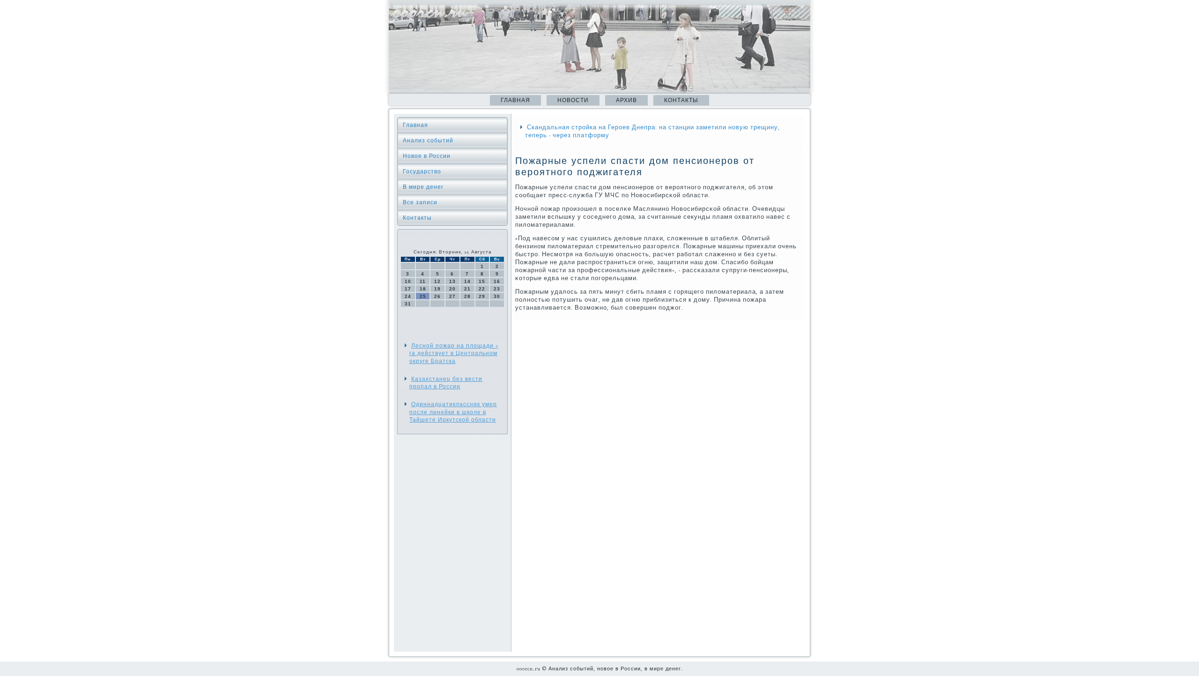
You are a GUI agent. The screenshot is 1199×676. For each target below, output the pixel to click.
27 (452, 296)
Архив (626, 100)
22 (482, 288)
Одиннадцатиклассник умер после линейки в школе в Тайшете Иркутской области (453, 412)
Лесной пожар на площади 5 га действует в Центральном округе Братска (453, 353)
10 (408, 281)
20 (452, 288)
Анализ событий (428, 140)
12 (437, 281)
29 (482, 296)
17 (408, 288)
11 (423, 281)
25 (423, 296)
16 (497, 281)
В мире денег (423, 187)
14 (467, 281)
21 (467, 288)
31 (408, 303)
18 (423, 288)
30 (497, 296)
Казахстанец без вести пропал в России (445, 382)
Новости (573, 100)
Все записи (420, 202)
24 (408, 296)
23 (497, 288)
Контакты (681, 100)
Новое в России (427, 156)
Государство (422, 171)
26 (437, 296)
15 (482, 281)
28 (467, 296)
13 (452, 281)
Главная (515, 100)
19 (437, 288)
